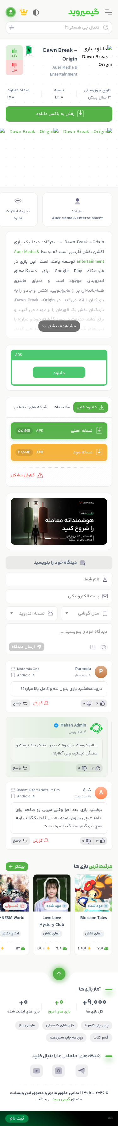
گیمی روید (61, 1099)
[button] (70, 538)
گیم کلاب (101, 1038)
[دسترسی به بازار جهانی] (59, 521)
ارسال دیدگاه (23, 647)
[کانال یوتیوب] (36, 1071)
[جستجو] (106, 27)
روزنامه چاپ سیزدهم (66, 1038)
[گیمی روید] (83, 12)
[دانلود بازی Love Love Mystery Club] (51, 915)
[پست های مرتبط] (17, 866)
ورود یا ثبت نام (11, 12)
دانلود (59, 373)
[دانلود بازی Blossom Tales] (93, 915)
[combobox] (87, 613)
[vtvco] (59, 1118)
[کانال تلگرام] (82, 1071)
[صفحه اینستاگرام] (58, 1071)
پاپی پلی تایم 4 (97, 1025)
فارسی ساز (27, 1025)
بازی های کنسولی (60, 1025)
